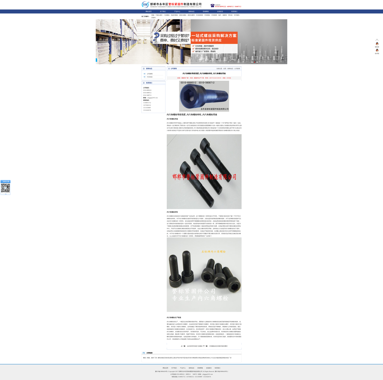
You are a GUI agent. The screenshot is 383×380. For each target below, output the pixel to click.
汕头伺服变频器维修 (219, 358)
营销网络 (206, 11)
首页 (224, 68)
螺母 (159, 358)
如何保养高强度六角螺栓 (195, 346)
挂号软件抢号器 (180, 358)
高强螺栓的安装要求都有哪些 (218, 346)
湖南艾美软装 (165, 358)
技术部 (377, 53)
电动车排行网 (190, 358)
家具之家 (172, 358)
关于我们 (163, 11)
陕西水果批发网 (199, 358)
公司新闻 (150, 74)
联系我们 (234, 11)
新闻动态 (191, 11)
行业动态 (150, 77)
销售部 (377, 47)
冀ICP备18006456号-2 (161, 371)
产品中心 (177, 11)
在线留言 (220, 11)
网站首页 (149, 11)
